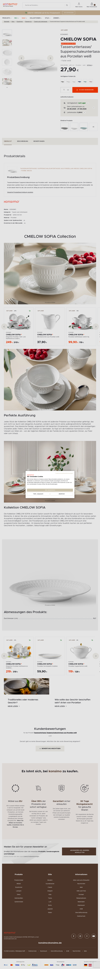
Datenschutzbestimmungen (64, 473)
